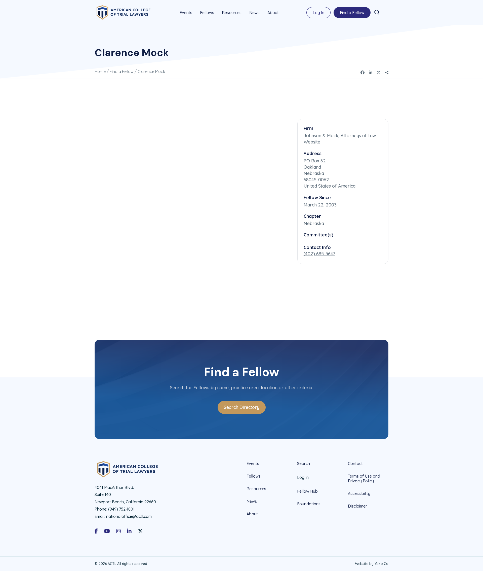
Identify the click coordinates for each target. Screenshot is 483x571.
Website (312, 142)
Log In (318, 12)
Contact (355, 463)
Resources (232, 12)
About (273, 12)
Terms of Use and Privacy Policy (364, 478)
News (254, 12)
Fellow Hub (307, 491)
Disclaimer (357, 506)
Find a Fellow (352, 12)
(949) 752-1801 (121, 509)
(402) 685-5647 (319, 254)
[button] (377, 12)
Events (186, 12)
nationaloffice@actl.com (129, 516)
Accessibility (359, 493)
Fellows (207, 12)
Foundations (308, 503)
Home (100, 71)
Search (303, 463)
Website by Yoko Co (371, 563)
